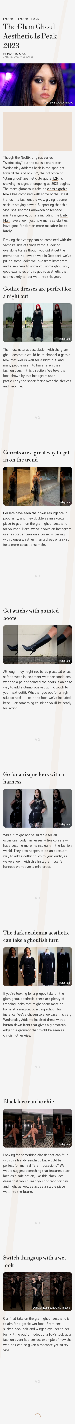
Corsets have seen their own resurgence (33, 513)
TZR (55, 178)
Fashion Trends (28, 19)
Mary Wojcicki (17, 53)
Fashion (8, 19)
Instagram (64, 339)
